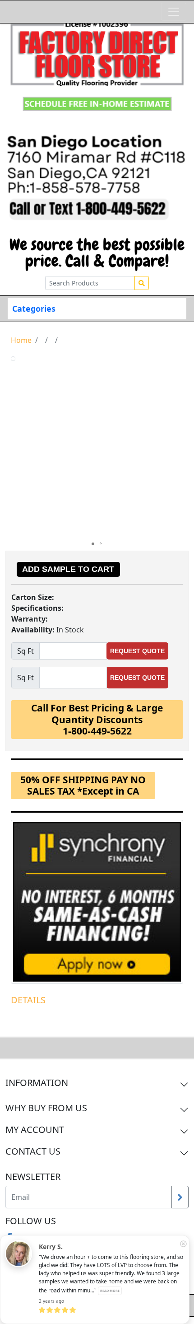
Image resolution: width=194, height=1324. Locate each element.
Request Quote (137, 651)
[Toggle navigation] (173, 12)
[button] (175, 447)
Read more (110, 1290)
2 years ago (51, 1301)
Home (21, 340)
